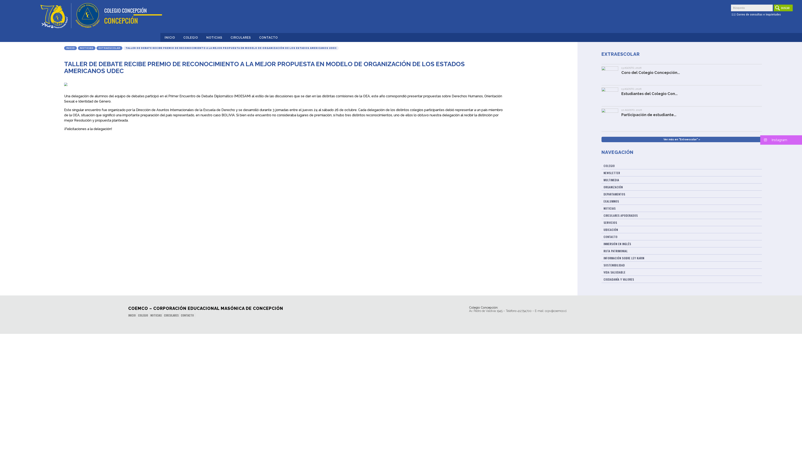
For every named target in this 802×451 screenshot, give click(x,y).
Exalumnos (611, 201)
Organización (613, 187)
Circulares (241, 37)
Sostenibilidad (614, 265)
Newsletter (612, 173)
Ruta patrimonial (616, 251)
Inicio (170, 37)
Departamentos (614, 194)
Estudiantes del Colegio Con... (649, 93)
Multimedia (611, 180)
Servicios (610, 222)
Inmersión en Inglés (617, 244)
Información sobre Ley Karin (624, 258)
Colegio (190, 37)
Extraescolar (109, 48)
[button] (781, 140)
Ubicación (611, 229)
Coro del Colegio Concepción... (650, 72)
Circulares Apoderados (621, 215)
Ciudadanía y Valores (619, 279)
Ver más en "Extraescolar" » (682, 139)
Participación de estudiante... (648, 115)
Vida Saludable (615, 272)
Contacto (268, 37)
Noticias (214, 37)
